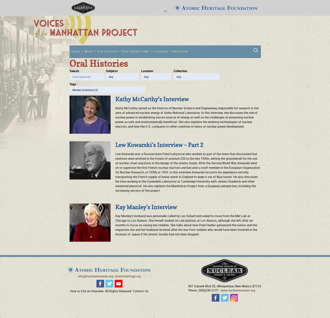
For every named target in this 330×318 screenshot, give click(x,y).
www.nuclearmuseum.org (238, 290)
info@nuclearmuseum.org (95, 276)
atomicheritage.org (128, 276)
